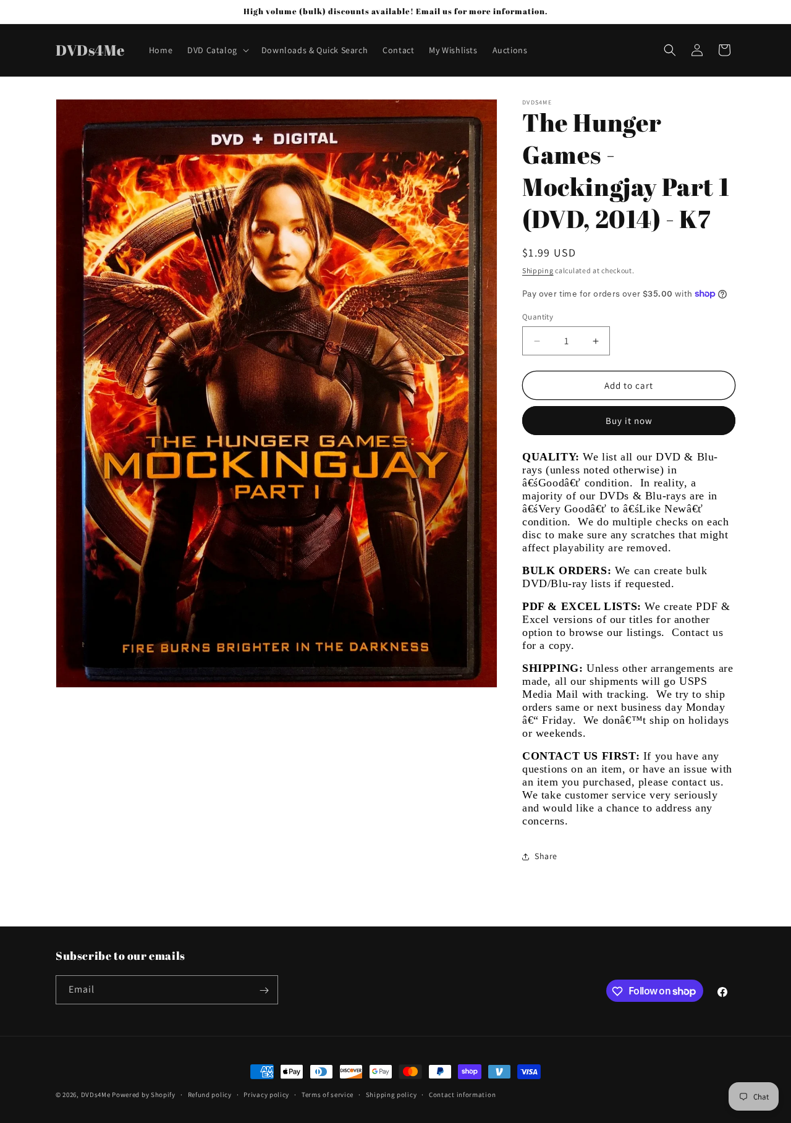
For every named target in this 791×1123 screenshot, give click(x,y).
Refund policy (210, 1094)
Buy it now (629, 420)
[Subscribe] (263, 990)
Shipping (538, 270)
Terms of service (327, 1094)
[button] (217, 50)
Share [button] (546, 856)
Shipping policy (391, 1094)
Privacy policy (266, 1094)
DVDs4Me (96, 1094)
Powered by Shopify (144, 1094)
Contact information (462, 1094)
